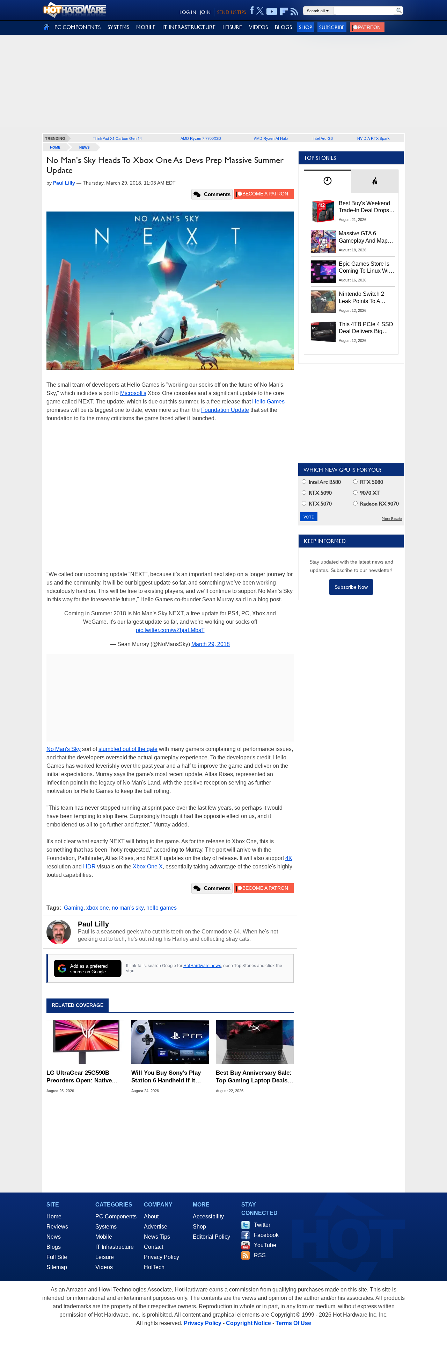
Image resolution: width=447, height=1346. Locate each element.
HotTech (154, 1267)
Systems (106, 1227)
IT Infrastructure (114, 1247)
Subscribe (332, 27)
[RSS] (295, 11)
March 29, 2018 (210, 644)
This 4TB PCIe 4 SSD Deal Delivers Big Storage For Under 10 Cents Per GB (366, 328)
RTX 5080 (371, 482)
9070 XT (369, 492)
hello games (161, 908)
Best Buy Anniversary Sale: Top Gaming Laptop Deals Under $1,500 (254, 1076)
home (55, 147)
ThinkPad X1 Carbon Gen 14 (117, 138)
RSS (260, 1255)
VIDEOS (258, 27)
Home (53, 1216)
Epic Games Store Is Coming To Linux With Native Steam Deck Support (366, 268)
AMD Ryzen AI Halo (271, 138)
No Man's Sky (63, 749)
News (84, 147)
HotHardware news (202, 965)
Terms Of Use (293, 1323)
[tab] (327, 181)
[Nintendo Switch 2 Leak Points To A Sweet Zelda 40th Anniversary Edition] (323, 302)
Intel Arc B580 (324, 482)
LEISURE (232, 27)
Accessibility (208, 1216)
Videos (104, 1267)
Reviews (57, 1227)
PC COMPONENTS (77, 27)
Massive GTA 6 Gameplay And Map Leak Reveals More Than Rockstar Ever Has (363, 237)
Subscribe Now (351, 587)
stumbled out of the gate (127, 749)
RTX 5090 (319, 492)
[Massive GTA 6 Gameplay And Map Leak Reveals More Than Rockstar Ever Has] (323, 241)
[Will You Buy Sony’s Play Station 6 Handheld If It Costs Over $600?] (170, 1042)
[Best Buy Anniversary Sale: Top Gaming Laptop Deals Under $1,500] (255, 1042)
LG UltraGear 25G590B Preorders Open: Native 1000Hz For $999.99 (79, 1076)
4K (288, 858)
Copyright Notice (248, 1323)
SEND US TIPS (231, 12)
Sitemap (56, 1267)
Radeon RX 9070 (379, 503)
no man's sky (128, 908)
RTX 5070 (319, 503)
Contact (153, 1247)
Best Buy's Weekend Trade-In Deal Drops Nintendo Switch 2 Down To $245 (364, 207)
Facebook (266, 1235)
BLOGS (283, 27)
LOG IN (187, 12)
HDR (89, 866)
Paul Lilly (93, 924)
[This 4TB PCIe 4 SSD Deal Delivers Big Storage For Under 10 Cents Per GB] (323, 332)
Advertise (155, 1227)
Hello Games (268, 401)
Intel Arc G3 (323, 138)
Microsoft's (133, 393)
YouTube (265, 1245)
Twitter (262, 1225)
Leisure (104, 1257)
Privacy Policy (161, 1257)
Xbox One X (148, 866)
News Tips (157, 1237)
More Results (392, 518)
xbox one (97, 908)
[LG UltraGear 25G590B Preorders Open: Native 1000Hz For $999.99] (85, 1042)
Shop (305, 27)
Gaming (73, 908)
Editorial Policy (211, 1237)
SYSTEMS (118, 27)
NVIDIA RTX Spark (373, 138)
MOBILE (145, 27)
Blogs (53, 1247)
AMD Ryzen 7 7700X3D (201, 138)
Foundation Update (225, 410)
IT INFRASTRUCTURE (188, 27)
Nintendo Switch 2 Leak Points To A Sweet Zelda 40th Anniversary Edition (363, 298)
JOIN (205, 12)
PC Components (116, 1216)
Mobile (103, 1237)
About (151, 1216)
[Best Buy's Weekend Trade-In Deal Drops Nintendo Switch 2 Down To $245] (323, 211)
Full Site (56, 1257)
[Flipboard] (284, 11)
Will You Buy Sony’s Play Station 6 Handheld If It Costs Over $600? (166, 1076)
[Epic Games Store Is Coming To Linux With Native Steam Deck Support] (323, 271)
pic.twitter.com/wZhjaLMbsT (170, 630)
